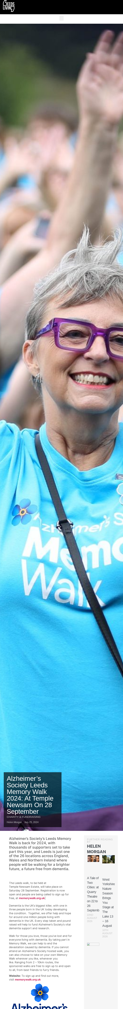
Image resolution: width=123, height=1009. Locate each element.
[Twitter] (116, 7)
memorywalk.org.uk (32, 898)
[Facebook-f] (119, 7)
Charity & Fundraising (23, 816)
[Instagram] (113, 7)
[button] (61, 18)
